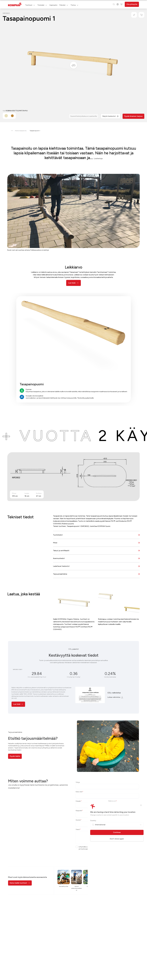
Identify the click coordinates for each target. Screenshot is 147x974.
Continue (117, 832)
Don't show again (117, 839)
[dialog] (73, 487)
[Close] (141, 805)
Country (93, 820)
